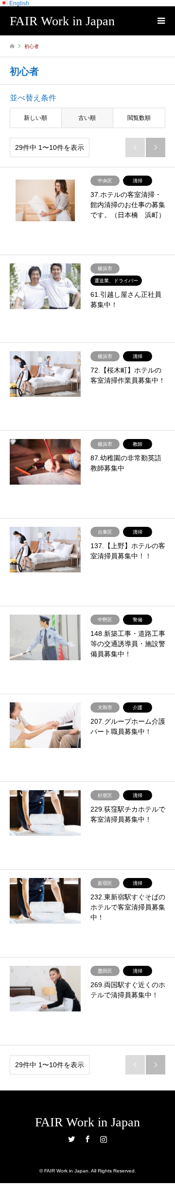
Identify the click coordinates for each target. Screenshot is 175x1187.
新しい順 (35, 117)
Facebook (87, 1139)
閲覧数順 (139, 117)
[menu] (160, 20)
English (18, 3)
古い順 (87, 117)
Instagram (103, 1139)
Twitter (71, 1139)
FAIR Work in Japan (87, 1122)
